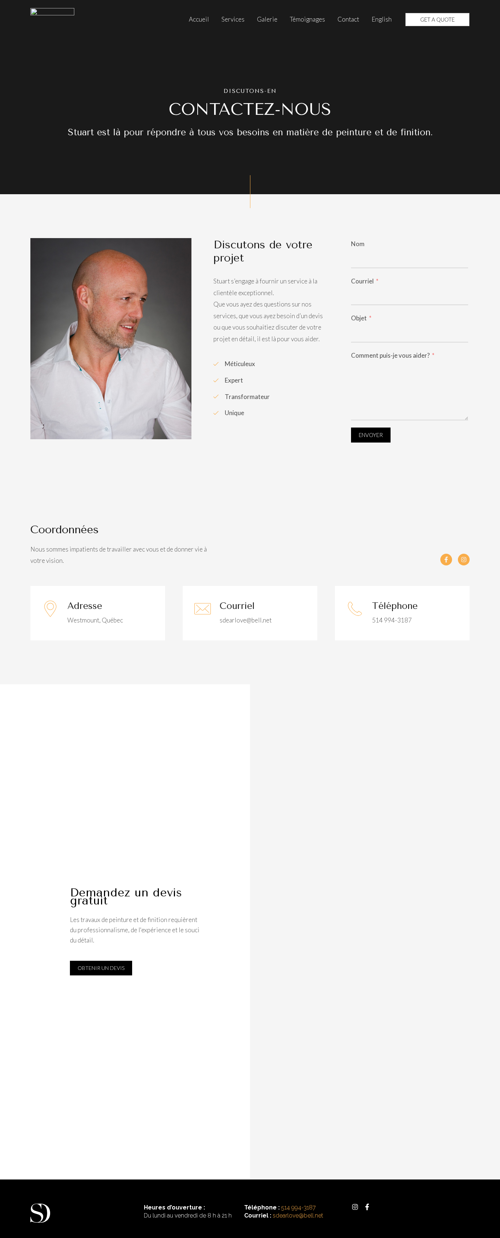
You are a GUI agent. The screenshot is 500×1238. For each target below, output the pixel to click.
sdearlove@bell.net (298, 1215)
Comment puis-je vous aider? (390, 355)
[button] (437, 19)
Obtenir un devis (101, 968)
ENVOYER (371, 435)
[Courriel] (202, 609)
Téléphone (395, 606)
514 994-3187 (298, 1207)
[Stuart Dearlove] (52, 18)
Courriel (363, 281)
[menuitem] (381, 19)
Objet (359, 318)
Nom (358, 244)
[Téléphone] (355, 609)
